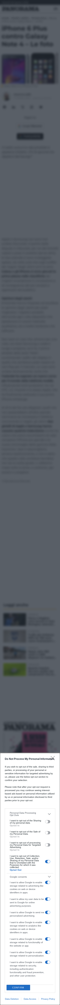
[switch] (47, 821)
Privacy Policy (48, 999)
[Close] (54, 759)
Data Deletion (12, 999)
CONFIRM (18, 987)
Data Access (30, 999)
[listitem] (30, 814)
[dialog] (30, 879)
